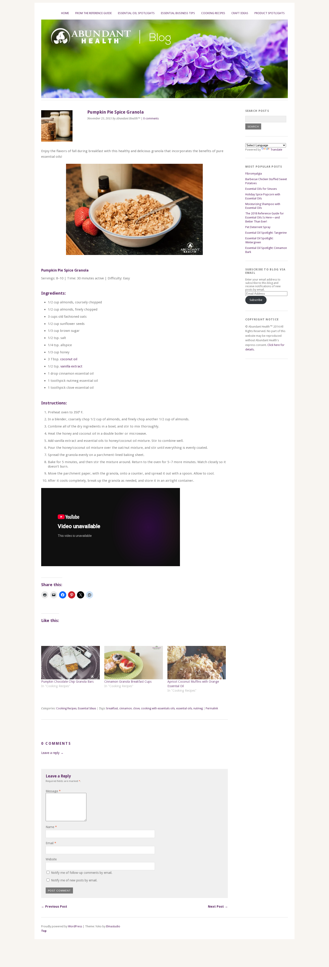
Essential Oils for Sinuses (261, 188)
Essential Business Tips (178, 13)
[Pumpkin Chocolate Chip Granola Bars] (70, 663)
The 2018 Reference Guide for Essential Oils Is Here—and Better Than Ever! (264, 217)
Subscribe (256, 300)
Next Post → (218, 906)
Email (51, 843)
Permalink (212, 708)
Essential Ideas (87, 708)
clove (136, 708)
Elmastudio (113, 926)
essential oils (184, 708)
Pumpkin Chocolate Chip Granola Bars (67, 681)
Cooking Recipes (213, 13)
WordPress (75, 926)
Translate (276, 149)
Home (65, 13)
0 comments (151, 118)
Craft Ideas (239, 13)
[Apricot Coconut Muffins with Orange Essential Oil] (196, 663)
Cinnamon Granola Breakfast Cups (128, 681)
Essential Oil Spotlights (136, 13)
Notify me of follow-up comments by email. (81, 872)
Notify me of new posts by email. (74, 880)
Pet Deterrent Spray (257, 227)
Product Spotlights (269, 13)
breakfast (112, 708)
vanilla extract (71, 366)
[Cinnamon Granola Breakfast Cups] (133, 663)
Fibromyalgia (253, 173)
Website (51, 859)
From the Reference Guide (93, 13)
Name (51, 827)
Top (44, 930)
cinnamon (125, 708)
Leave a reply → (52, 753)
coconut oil (68, 359)
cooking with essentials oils (158, 708)
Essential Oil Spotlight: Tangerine (266, 232)
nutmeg (198, 708)
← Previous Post (54, 906)
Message (53, 791)
